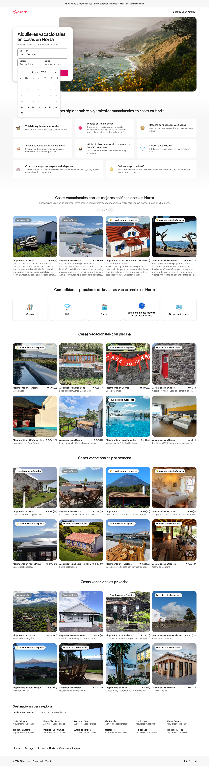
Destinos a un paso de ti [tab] (24, 712)
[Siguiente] (110, 210)
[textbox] (30, 64)
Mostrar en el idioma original (131, 3)
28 (44, 107)
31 (22, 113)
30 (55, 107)
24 (22, 107)
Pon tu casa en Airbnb (183, 11)
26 (33, 107)
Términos (49, 761)
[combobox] (43, 54)
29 (50, 107)
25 (27, 107)
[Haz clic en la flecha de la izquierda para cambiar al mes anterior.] (22, 72)
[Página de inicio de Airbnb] (20, 11)
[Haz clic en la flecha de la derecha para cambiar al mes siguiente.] (55, 72)
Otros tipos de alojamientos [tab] (53, 712)
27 (39, 107)
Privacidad (38, 761)
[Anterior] (98, 210)
